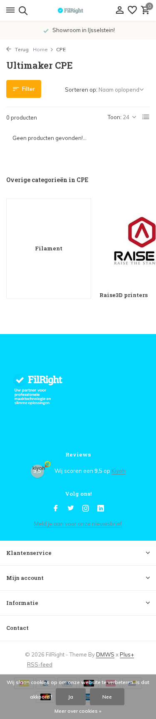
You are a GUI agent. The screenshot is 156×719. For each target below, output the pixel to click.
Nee (107, 697)
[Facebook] (55, 509)
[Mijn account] (120, 10)
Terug (21, 49)
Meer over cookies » (78, 711)
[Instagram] (85, 509)
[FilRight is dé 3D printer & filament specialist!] (78, 10)
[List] (146, 117)
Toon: (114, 117)
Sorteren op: (81, 89)
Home (40, 49)
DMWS (105, 654)
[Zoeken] (22, 10)
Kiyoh (118, 470)
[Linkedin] (100, 509)
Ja (70, 697)
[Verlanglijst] (132, 10)
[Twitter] (70, 509)
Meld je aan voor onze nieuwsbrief (78, 523)
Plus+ (127, 654)
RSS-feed (39, 664)
